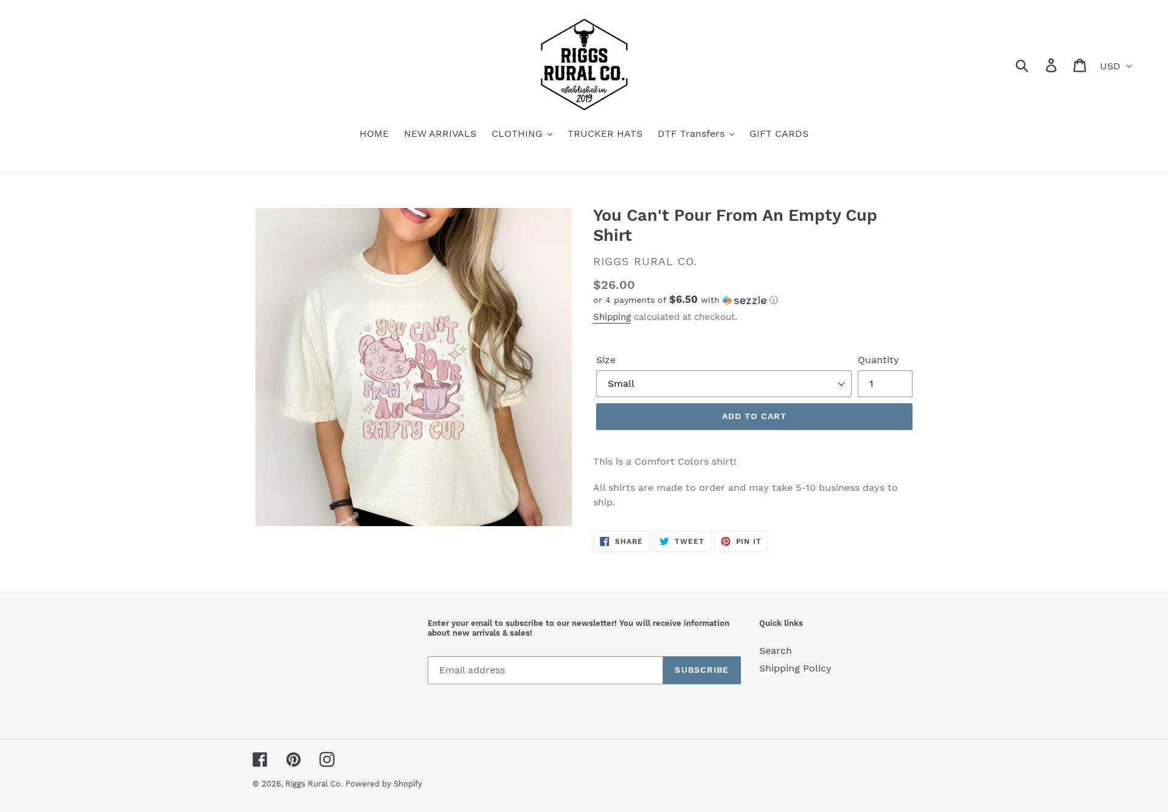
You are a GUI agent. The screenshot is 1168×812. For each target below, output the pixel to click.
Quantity (878, 360)
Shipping (612, 316)
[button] (754, 300)
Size (606, 360)
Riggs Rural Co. (313, 783)
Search (775, 650)
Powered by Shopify (384, 783)
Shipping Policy (795, 668)
